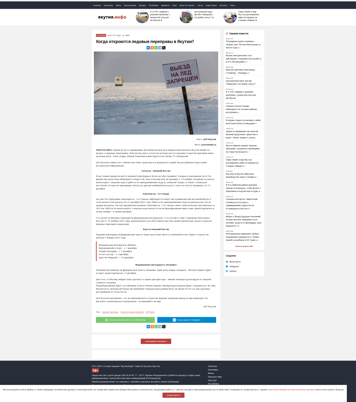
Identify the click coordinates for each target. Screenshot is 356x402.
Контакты (223, 5)
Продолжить (173, 395)
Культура (142, 5)
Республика (153, 5)
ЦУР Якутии (150, 312)
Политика (97, 5)
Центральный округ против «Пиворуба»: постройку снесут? (203, 14)
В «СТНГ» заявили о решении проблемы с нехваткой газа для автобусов (160, 15)
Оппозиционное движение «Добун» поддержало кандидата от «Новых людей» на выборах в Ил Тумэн (242, 237)
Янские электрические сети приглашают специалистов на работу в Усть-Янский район (243, 58)
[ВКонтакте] (148, 47)
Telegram (234, 266)
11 (258, 177)
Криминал (165, 5)
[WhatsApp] (156, 47)
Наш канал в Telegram (189, 319)
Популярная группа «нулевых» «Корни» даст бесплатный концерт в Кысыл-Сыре (243, 44)
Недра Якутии (211, 5)
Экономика (108, 5)
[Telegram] (160, 47)
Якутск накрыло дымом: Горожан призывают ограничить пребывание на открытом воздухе (243, 148)
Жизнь (118, 5)
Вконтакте (235, 261)
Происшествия (130, 5)
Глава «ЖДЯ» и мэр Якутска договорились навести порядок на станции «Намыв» (248, 15)
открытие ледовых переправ (132, 312)
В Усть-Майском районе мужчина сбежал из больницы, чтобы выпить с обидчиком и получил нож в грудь (243, 188)
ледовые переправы (110, 312)
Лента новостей (244, 246)
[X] (163, 47)
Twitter (233, 271)
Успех (174, 5)
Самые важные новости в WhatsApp (127, 319)
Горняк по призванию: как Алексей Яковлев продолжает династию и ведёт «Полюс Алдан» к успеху (242, 134)
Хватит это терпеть (187, 5)
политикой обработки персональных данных (291, 389)
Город (200, 5)
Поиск (232, 5)
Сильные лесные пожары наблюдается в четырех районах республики (241, 109)
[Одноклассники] (152, 47)
